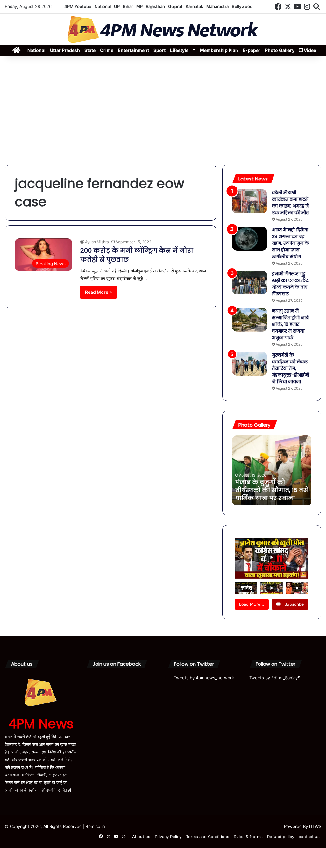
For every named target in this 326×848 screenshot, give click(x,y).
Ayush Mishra (97, 241)
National (103, 6)
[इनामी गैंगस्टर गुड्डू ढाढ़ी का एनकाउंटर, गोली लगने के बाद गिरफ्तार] (249, 282)
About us (141, 836)
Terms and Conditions (207, 836)
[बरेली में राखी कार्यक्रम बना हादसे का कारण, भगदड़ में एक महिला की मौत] (249, 201)
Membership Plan (219, 50)
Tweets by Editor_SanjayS (274, 677)
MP (139, 6)
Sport (159, 50)
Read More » (98, 292)
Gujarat (175, 6)
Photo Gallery (279, 50)
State (90, 50)
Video (309, 50)
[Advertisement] (163, 110)
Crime (106, 50)
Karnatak (194, 6)
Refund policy (280, 836)
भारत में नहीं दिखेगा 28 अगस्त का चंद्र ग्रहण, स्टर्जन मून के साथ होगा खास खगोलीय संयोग (290, 243)
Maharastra (217, 6)
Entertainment (133, 50)
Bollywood (242, 6)
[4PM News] (163, 29)
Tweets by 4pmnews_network (204, 677)
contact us (309, 836)
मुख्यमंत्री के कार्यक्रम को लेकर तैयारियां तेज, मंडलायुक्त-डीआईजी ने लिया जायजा (290, 368)
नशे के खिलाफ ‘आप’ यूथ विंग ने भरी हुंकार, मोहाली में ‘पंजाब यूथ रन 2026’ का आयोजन (279, 486)
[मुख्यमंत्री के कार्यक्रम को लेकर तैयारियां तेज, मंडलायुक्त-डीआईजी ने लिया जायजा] (249, 364)
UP (117, 6)
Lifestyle (179, 50)
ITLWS (315, 826)
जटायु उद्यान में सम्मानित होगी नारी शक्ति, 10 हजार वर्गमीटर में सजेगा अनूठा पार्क (290, 324)
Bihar (128, 6)
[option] (281, 470)
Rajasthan (155, 6)
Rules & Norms (248, 836)
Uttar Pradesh (65, 50)
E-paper (251, 50)
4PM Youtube (77, 6)
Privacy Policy (168, 836)
